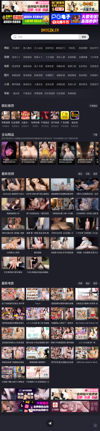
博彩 (6, 48)
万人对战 (38, 48)
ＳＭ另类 (94, 57)
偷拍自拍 (27, 66)
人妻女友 (38, 84)
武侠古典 (49, 84)
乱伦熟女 (83, 66)
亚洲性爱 (16, 66)
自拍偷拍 (27, 57)
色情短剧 (72, 93)
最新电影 (8, 283)
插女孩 (16, 93)
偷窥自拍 (16, 75)
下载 (95, 134)
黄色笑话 (83, 84)
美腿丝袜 (61, 75)
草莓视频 (38, 93)
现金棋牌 (83, 48)
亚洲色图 (27, 75)
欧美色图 (38, 75)
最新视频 (8, 173)
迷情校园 (61, 84)
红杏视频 (61, 93)
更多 (95, 174)
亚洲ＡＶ (16, 57)
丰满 (80, 283)
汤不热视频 (49, 93)
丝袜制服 (72, 57)
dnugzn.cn (50, 30)
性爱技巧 (94, 84)
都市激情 (16, 84)
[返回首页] (95, 425)
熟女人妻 (61, 57)
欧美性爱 (49, 66)
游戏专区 (49, 48)
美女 (80, 174)
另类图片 (94, 75)
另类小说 (72, 84)
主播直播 (83, 57)
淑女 (88, 283)
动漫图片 (49, 75)
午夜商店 (27, 93)
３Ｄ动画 (49, 57)
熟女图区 (83, 75)
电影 (6, 66)
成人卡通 (38, 66)
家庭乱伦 (27, 84)
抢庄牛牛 (94, 48)
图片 (6, 75)
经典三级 (72, 66)
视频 (6, 57)
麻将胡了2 (60, 48)
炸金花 (72, 48)
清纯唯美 (72, 75)
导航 (6, 93)
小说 (6, 84)
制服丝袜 (61, 66)
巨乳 (88, 174)
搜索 (84, 36)
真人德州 (27, 48)
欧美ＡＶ (38, 57)
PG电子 (16, 48)
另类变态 (94, 66)
